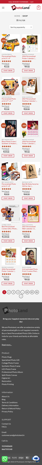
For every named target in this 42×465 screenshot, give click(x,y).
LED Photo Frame (9, 369)
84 (27, 292)
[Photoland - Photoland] (21, 8)
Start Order (8, 70)
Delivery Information (10, 405)
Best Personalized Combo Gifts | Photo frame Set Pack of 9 (9, 228)
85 (32, 292)
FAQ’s (4, 427)
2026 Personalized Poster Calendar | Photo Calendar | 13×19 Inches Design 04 (29, 57)
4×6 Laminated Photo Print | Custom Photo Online (30, 270)
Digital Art (6, 378)
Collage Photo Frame (10, 363)
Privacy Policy (7, 411)
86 (37, 292)
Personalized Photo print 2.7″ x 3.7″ (9, 100)
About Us (5, 396)
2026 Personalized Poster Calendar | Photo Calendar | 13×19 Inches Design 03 (9, 270)
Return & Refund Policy (11, 408)
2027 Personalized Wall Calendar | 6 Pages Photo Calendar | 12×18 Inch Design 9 (30, 228)
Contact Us (6, 424)
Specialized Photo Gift (10, 360)
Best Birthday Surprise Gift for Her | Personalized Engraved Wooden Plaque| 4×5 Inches (30, 185)
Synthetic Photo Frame (11, 366)
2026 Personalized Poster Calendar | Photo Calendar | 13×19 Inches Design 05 (29, 143)
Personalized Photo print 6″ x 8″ (9, 185)
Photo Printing (8, 384)
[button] (3, 8)
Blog (3, 399)
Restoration (6, 381)
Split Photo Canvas (9, 375)
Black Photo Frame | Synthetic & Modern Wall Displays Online (9, 143)
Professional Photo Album (12, 372)
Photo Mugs (7, 357)
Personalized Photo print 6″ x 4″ (9, 57)
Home (17, 16)
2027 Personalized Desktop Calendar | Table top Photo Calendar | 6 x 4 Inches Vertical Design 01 (30, 100)
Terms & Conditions (10, 402)
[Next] (21, 296)
